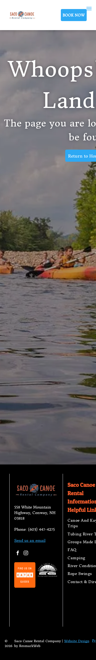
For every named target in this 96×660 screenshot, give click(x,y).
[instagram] (25, 553)
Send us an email (29, 540)
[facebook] (17, 553)
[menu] (89, 8)
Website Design (76, 641)
